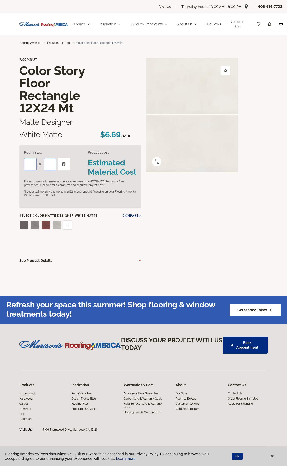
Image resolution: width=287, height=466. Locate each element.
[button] (259, 24)
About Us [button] (185, 24)
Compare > (132, 215)
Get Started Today (252, 310)
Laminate (25, 408)
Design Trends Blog (83, 398)
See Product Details (35, 260)
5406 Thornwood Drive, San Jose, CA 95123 (70, 429)
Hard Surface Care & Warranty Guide (143, 405)
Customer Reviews (187, 403)
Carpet (23, 403)
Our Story (182, 393)
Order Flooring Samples (243, 398)
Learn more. (126, 458)
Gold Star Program (187, 408)
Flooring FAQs (80, 403)
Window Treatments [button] (147, 24)
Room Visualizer (81, 393)
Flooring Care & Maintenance (142, 412)
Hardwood (26, 398)
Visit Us (165, 7)
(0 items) (280, 24)
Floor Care (25, 418)
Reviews (214, 24)
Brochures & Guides (83, 408)
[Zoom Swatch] (156, 161)
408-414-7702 (270, 6)
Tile (67, 42)
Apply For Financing (240, 403)
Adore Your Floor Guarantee (141, 393)
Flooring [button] (78, 24)
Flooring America (30, 42)
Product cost (98, 152)
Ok (237, 456)
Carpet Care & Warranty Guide (143, 398)
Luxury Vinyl (27, 393)
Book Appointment (247, 345)
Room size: (33, 152)
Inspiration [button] (108, 24)
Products (53, 42)
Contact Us (237, 24)
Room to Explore (186, 398)
